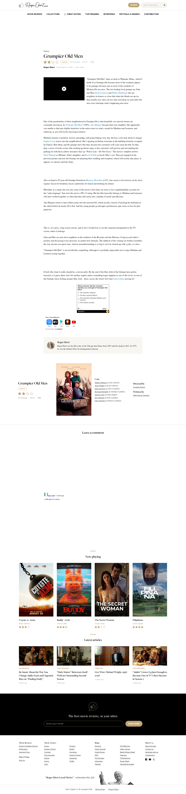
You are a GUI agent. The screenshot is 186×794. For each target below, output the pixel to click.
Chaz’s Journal (100, 749)
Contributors (151, 14)
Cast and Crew (24, 752)
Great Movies (74, 14)
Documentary (49, 755)
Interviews (109, 14)
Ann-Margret (96, 124)
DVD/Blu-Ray (125, 746)
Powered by (49, 329)
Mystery (72, 746)
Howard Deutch (139, 387)
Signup (133, 5)
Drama (64, 62)
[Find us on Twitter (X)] (154, 759)
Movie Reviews (34, 14)
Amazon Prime (50, 749)
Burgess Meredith (94, 180)
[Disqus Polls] (93, 465)
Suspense (73, 758)
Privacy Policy (113, 789)
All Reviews (23, 749)
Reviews (46, 51)
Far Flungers (99, 758)
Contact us (149, 749)
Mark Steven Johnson (141, 395)
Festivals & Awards (129, 14)
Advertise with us (151, 752)
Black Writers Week (127, 752)
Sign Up (22, 760)
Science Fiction (75, 755)
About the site (150, 746)
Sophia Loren (49, 141)
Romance (73, 752)
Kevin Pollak (91, 154)
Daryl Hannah (50, 154)
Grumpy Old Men (74, 124)
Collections (53, 14)
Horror (46, 761)
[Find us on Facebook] (146, 759)
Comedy (47, 752)
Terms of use (100, 789)
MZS (96, 755)
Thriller (71, 761)
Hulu (46, 764)
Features (123, 755)
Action (46, 746)
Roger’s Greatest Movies (28, 746)
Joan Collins (118, 278)
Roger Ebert (49, 67)
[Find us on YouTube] (150, 759)
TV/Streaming (92, 14)
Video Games (125, 749)
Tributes (98, 764)
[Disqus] (93, 519)
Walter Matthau (119, 92)
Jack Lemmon (102, 92)
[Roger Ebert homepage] (33, 5)
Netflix (71, 749)
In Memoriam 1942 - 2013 (84, 777)
